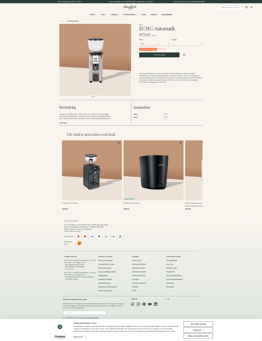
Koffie (92, 14)
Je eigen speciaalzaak (174, 279)
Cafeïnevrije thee (138, 275)
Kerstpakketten (104, 283)
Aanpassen (197, 330)
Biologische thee (138, 268)
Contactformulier (104, 268)
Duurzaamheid (171, 260)
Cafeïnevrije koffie (139, 271)
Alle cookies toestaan (198, 324)
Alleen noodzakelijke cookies (198, 336)
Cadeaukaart (103, 275)
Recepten (170, 287)
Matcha (135, 287)
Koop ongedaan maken (107, 271)
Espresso (135, 279)
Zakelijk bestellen (105, 279)
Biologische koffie (139, 264)
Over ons (169, 264)
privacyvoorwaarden (90, 318)
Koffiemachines (129, 14)
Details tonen (78, 337)
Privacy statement (105, 290)
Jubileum (154, 14)
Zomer (143, 14)
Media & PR (170, 271)
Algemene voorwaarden (107, 287)
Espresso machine (139, 283)
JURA (134, 290)
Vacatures (170, 283)
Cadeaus (114, 14)
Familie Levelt (171, 268)
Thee (102, 14)
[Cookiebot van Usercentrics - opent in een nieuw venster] (60, 337)
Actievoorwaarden (105, 260)
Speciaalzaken (166, 14)
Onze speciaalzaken (173, 275)
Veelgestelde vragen (106, 264)
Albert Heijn (136, 260)
